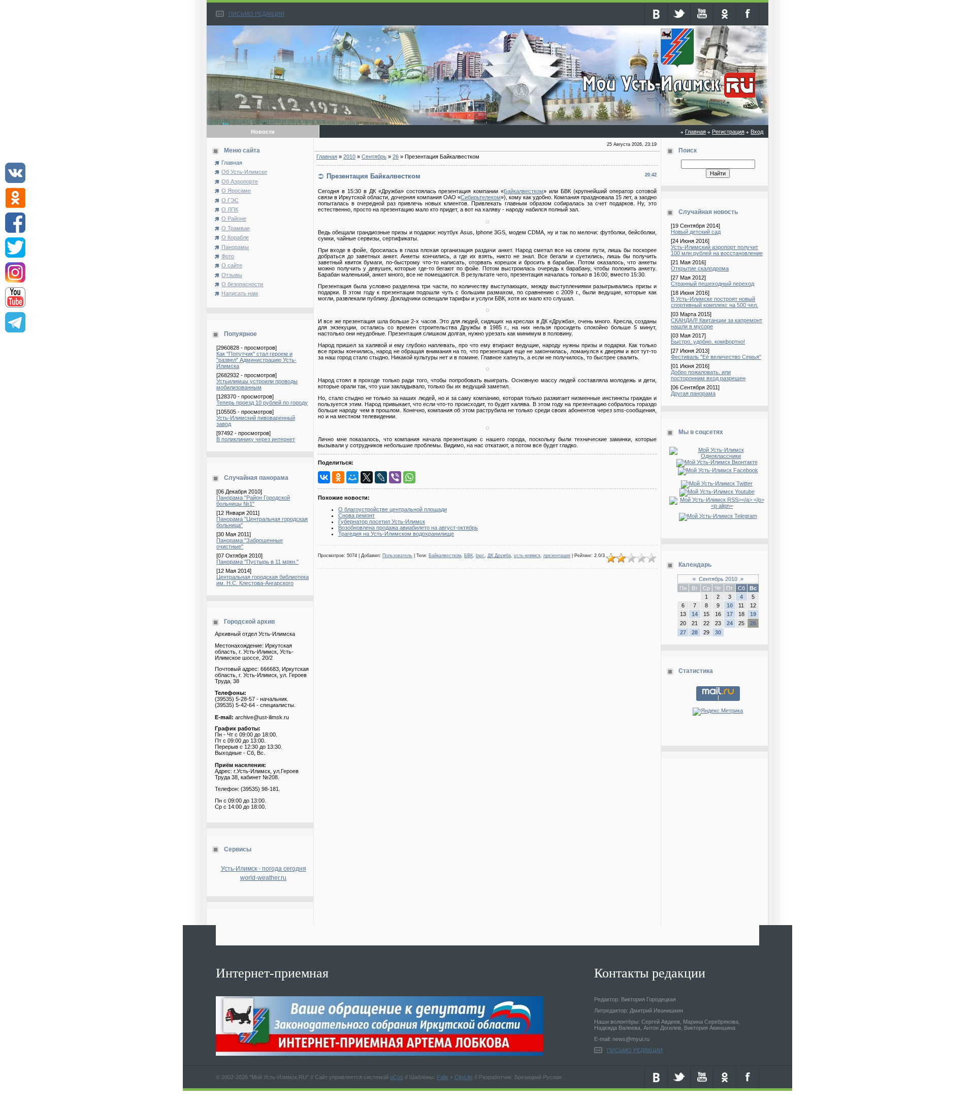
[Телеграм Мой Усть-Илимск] (718, 516)
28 (695, 632)
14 (695, 614)
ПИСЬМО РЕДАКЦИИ (256, 14)
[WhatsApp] (409, 477)
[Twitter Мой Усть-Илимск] (718, 483)
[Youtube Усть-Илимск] (718, 491)
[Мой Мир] (352, 477)
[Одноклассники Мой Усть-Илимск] (717, 456)
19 (753, 614)
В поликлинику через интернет (255, 439)
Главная (695, 132)
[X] (367, 477)
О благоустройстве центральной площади (392, 509)
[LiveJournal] (381, 477)
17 (730, 614)
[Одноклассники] (338, 477)
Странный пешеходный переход (712, 284)
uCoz (396, 1077)
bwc (480, 555)
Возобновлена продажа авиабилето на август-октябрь (408, 528)
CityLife (463, 1077)
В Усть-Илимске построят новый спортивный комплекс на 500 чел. (714, 302)
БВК (468, 555)
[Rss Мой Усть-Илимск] (717, 506)
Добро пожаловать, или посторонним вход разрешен (708, 375)
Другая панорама (693, 393)
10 (730, 605)
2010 (349, 157)
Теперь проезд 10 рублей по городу (262, 403)
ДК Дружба (499, 555)
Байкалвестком (523, 191)
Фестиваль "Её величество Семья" (716, 357)
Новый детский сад (696, 232)
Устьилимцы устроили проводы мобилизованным (257, 384)
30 (718, 632)
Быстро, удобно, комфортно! (708, 342)
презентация (556, 555)
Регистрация (728, 132)
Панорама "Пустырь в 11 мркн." (257, 562)
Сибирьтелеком (481, 197)
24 (730, 623)
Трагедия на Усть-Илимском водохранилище (396, 534)
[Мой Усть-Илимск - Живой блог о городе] (667, 98)
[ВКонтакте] (324, 477)
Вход (757, 132)
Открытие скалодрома (700, 268)
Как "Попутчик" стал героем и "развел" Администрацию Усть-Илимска (256, 360)
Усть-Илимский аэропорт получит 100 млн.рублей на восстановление (717, 250)
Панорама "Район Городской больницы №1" (253, 501)
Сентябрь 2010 (718, 579)
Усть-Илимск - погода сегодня (263, 868)
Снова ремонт (356, 515)
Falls (442, 1077)
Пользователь (397, 555)
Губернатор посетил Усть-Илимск (381, 521)
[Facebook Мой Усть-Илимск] (718, 470)
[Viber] (395, 477)
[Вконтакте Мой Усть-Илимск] (718, 462)
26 (396, 157)
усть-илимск (527, 555)
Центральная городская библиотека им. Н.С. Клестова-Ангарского (262, 580)
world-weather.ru (263, 877)
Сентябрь (374, 157)
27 (683, 632)
